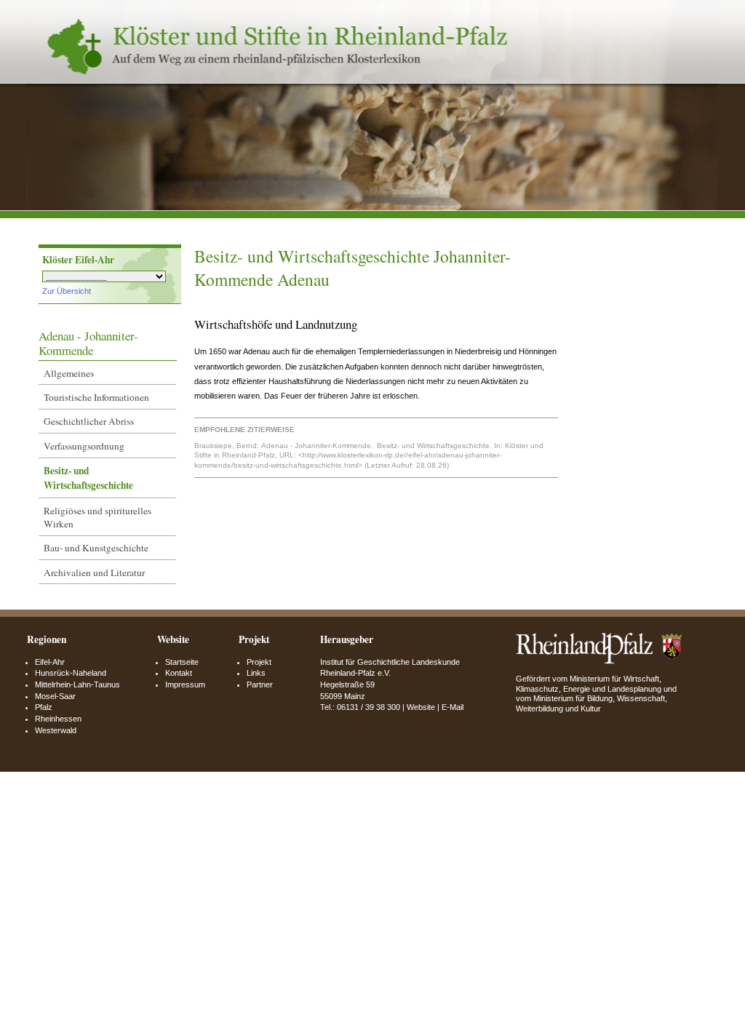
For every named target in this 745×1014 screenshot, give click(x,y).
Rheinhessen (58, 718)
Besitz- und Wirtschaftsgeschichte (88, 477)
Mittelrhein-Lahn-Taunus (77, 684)
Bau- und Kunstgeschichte (96, 547)
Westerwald (55, 730)
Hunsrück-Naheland (70, 672)
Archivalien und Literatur (94, 572)
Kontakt (178, 672)
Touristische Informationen (96, 397)
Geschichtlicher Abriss (89, 421)
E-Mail (452, 707)
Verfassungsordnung (84, 445)
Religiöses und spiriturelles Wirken (97, 517)
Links (256, 672)
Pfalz (43, 707)
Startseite (182, 662)
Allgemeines (69, 373)
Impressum (185, 684)
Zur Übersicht (66, 291)
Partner (260, 684)
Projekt (259, 662)
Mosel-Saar (55, 696)
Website (421, 707)
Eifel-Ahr (50, 662)
